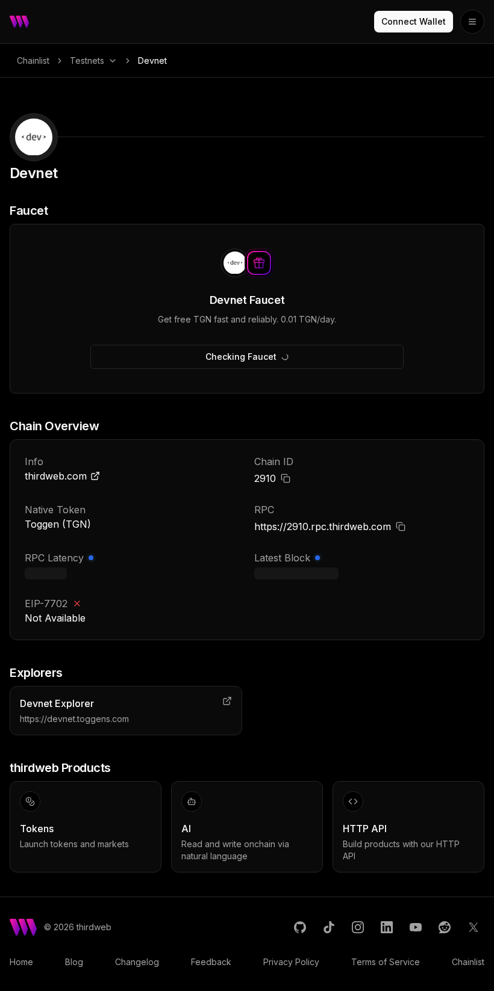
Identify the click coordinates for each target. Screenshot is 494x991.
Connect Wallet (413, 21)
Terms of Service (385, 962)
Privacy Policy (291, 962)
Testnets (87, 60)
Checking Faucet (241, 356)
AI (186, 829)
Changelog (137, 962)
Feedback (211, 962)
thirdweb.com (56, 476)
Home (21, 962)
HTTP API (365, 829)
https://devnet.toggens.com (74, 719)
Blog (74, 962)
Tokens (37, 829)
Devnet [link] (152, 60)
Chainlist (33, 60)
